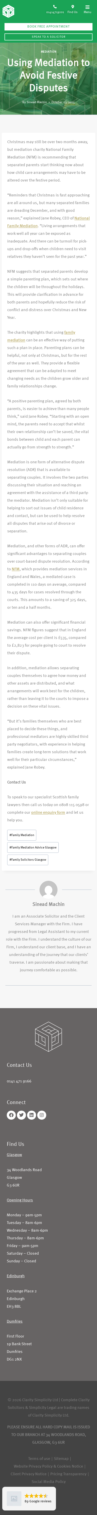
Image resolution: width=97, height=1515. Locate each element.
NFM (16, 569)
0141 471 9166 (19, 1081)
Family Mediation (21, 835)
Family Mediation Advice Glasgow (33, 847)
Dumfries (15, 1321)
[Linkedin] (31, 1115)
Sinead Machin (37, 102)
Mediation (48, 51)
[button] (86, 9)
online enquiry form (48, 813)
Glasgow (14, 1155)
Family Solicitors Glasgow (27, 859)
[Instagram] (41, 1115)
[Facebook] (11, 1115)
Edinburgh (16, 1276)
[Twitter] (21, 1115)
